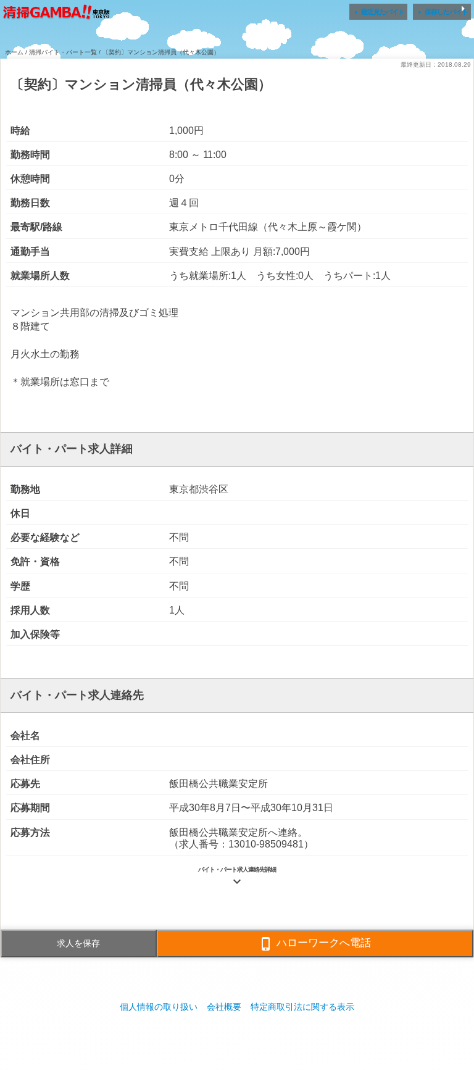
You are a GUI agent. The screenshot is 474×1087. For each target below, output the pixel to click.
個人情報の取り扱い (159, 1007)
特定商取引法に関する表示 (302, 1007)
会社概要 (224, 1007)
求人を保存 (78, 943)
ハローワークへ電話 (315, 943)
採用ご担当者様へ (237, 1043)
